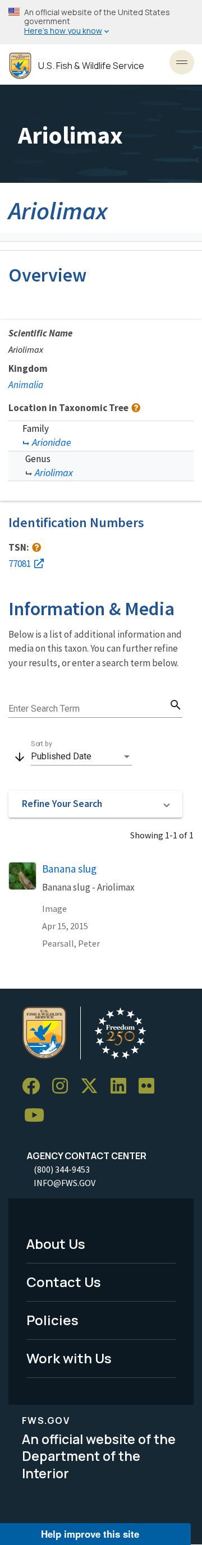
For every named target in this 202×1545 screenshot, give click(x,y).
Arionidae (51, 442)
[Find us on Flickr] (150, 1086)
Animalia (25, 385)
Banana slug (69, 868)
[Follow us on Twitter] (93, 1086)
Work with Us (69, 1358)
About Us (55, 1243)
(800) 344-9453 (62, 1169)
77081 (19, 563)
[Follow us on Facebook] (35, 1086)
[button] (95, 804)
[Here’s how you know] (101, 22)
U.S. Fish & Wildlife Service (91, 66)
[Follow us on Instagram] (64, 1086)
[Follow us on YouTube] (38, 1115)
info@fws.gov (64, 1182)
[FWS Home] (20, 66)
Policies (52, 1320)
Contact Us (63, 1281)
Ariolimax (54, 472)
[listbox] (81, 756)
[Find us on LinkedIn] (122, 1086)
